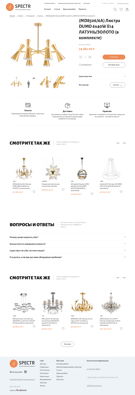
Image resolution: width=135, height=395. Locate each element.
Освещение (30, 16)
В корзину (114, 57)
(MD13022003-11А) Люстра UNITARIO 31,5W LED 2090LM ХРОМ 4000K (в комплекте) (24, 321)
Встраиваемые (45, 379)
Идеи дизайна (69, 9)
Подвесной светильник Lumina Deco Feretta (51, 185)
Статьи (57, 9)
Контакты (87, 3)
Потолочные (45, 370)
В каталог (67, 344)
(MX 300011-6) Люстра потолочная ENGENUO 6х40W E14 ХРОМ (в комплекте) (50, 322)
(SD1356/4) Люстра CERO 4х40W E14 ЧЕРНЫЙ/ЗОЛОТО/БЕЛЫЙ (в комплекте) (80, 187)
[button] (118, 143)
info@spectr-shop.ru (94, 386)
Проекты (82, 9)
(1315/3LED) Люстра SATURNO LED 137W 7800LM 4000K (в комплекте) (111, 186)
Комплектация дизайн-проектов (69, 3)
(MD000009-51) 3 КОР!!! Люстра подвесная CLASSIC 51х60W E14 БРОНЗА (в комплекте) (110, 322)
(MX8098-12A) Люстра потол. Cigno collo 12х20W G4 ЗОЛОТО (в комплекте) (82, 321)
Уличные (43, 383)
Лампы (42, 386)
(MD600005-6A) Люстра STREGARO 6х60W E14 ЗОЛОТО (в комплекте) (22, 186)
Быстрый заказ (114, 65)
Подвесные (44, 367)
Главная (12, 16)
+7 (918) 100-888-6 (108, 3)
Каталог (47, 9)
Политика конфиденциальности (22, 379)
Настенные (44, 373)
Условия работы (49, 3)
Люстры (40, 16)
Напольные (44, 376)
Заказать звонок (123, 3)
